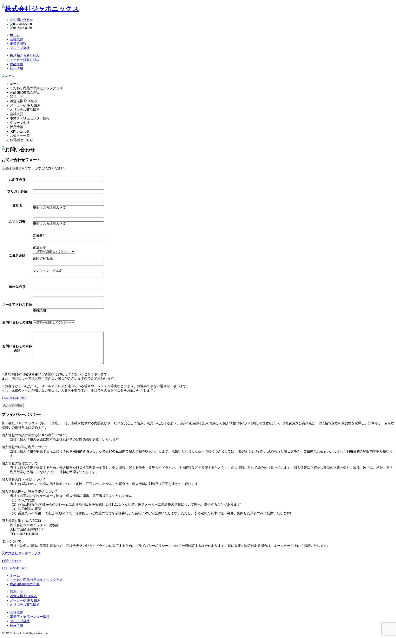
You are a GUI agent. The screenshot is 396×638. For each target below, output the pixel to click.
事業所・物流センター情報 (30, 616)
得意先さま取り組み (25, 55)
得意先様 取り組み (23, 596)
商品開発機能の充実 (25, 584)
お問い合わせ (11, 561)
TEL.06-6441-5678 (14, 398)
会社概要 (16, 39)
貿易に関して (20, 592)
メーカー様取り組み (25, 60)
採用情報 (16, 68)
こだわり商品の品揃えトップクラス (36, 580)
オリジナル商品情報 (25, 604)
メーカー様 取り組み (25, 600)
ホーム (15, 35)
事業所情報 (18, 43)
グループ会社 (20, 48)
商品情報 (16, 64)
